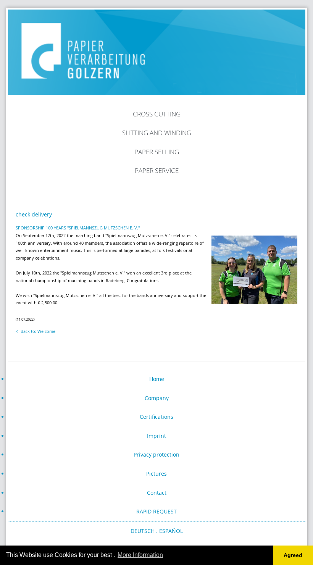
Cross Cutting (157, 114)
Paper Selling (156, 151)
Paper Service (157, 170)
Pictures (156, 473)
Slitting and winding (156, 132)
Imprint (156, 435)
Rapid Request (156, 511)
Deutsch (143, 530)
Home (156, 379)
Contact (156, 492)
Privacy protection (156, 454)
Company (157, 398)
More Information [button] (140, 555)
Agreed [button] (293, 555)
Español (171, 530)
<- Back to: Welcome (35, 331)
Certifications (156, 416)
